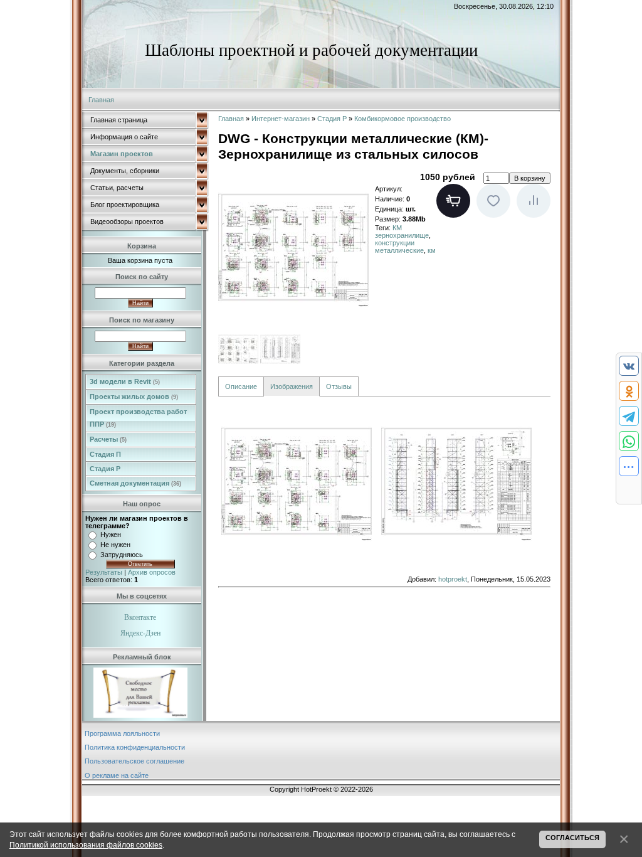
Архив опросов (152, 572)
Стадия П (105, 454)
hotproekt (452, 579)
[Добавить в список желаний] (493, 201)
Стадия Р (105, 468)
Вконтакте (140, 617)
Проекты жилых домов (134, 396)
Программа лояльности (122, 733)
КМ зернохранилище (402, 231)
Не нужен (115, 544)
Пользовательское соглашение (134, 761)
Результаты (103, 572)
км (432, 250)
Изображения (291, 386)
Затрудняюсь (121, 554)
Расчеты (108, 439)
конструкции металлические (399, 246)
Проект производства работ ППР (138, 418)
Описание (241, 386)
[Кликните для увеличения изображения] (293, 247)
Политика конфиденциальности (135, 747)
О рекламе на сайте (117, 775)
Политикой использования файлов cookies (85, 845)
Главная (101, 100)
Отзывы (339, 386)
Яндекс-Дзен (140, 633)
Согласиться (572, 837)
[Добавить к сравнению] (533, 201)
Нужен (110, 534)
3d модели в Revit (125, 381)
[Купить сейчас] (453, 201)
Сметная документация (135, 483)
